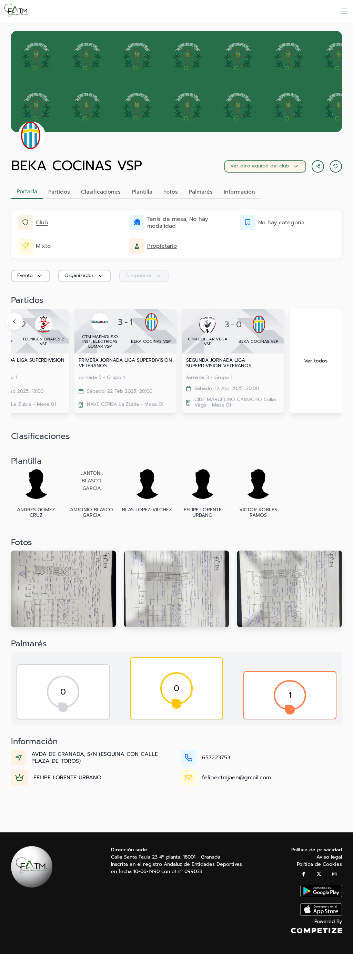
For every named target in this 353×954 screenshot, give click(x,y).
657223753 (216, 757)
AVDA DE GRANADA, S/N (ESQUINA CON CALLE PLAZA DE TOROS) (94, 758)
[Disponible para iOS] (321, 914)
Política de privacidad (316, 849)
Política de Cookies (319, 864)
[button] (336, 166)
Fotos (170, 192)
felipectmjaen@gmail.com (236, 777)
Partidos (59, 192)
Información (239, 192)
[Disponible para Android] (321, 895)
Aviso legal (329, 857)
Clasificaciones (101, 192)
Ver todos (315, 361)
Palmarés (201, 192)
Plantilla (142, 192)
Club (42, 222)
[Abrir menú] (344, 11)
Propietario (162, 246)
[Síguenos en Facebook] (303, 874)
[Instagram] (334, 874)
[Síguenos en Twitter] (318, 874)
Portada (27, 191)
